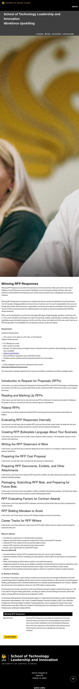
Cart (48, 34)
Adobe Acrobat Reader (11, 353)
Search (40, 34)
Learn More (10, 637)
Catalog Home (68, 34)
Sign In (75, 6)
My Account (56, 34)
